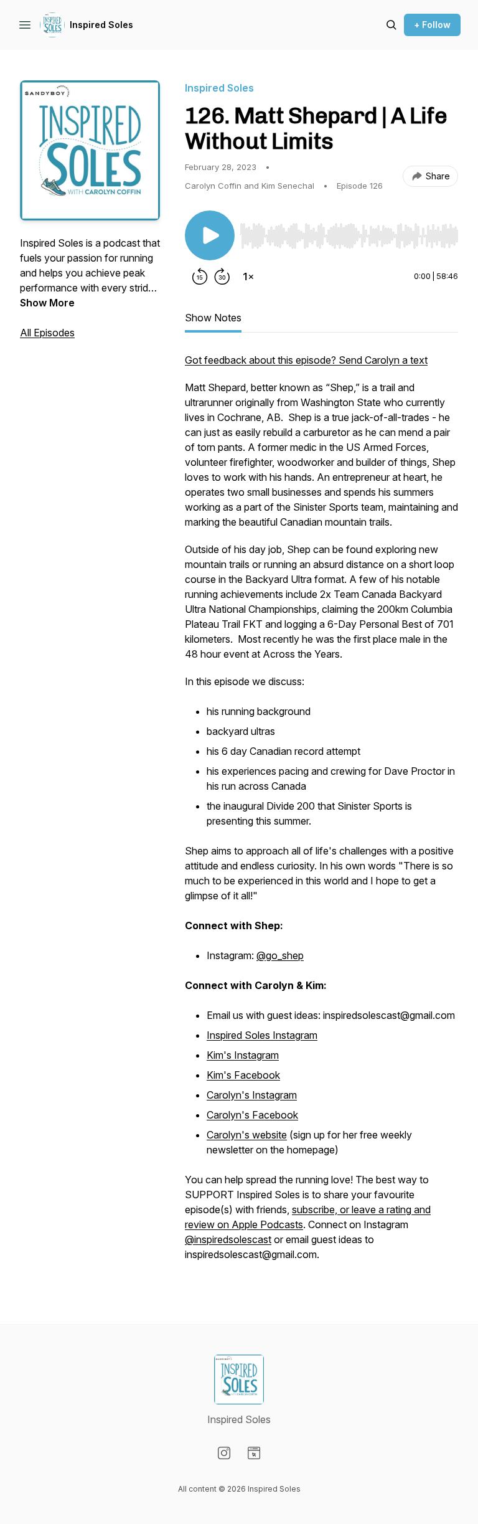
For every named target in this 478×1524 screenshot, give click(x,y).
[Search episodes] (391, 24)
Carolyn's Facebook (252, 1115)
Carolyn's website (247, 1135)
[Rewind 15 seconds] (200, 276)
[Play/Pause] (210, 235)
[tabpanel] (321, 813)
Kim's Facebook (243, 1075)
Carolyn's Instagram (252, 1095)
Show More (47, 302)
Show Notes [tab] (213, 317)
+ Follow (432, 24)
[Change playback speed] (248, 276)
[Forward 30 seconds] (222, 276)
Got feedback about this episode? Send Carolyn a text (306, 360)
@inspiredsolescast (228, 1239)
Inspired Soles (101, 24)
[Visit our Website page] (254, 1453)
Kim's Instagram (243, 1055)
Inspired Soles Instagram (262, 1035)
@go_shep (280, 955)
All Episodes (47, 332)
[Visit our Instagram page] (224, 1453)
